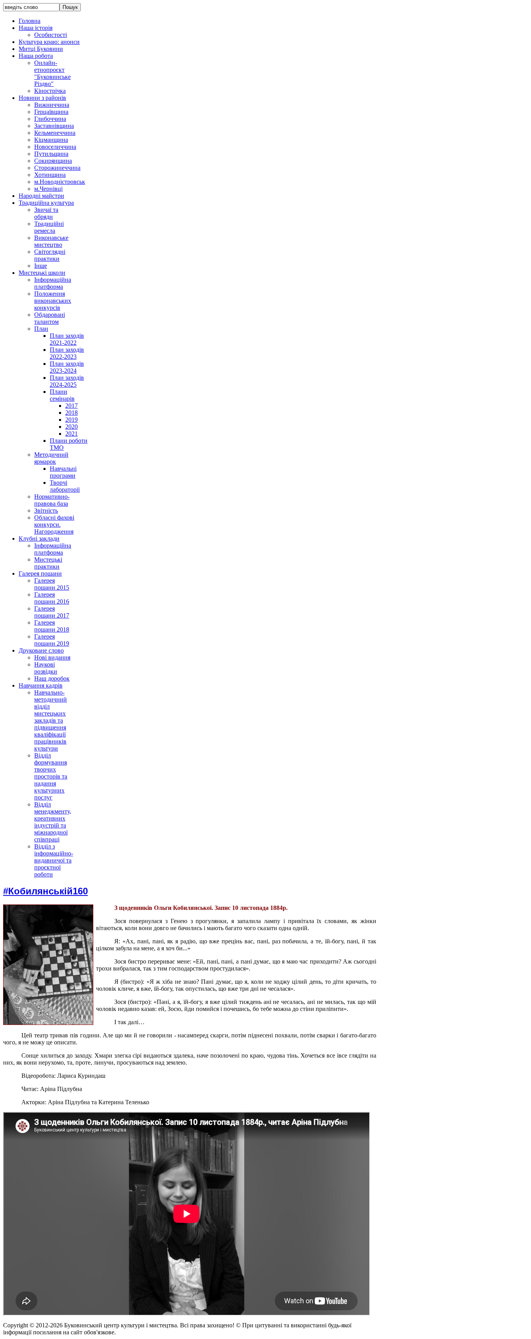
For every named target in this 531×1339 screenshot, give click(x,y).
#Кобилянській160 (45, 891)
